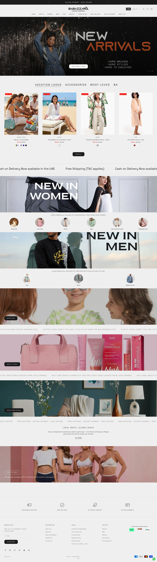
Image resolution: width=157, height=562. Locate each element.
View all (78, 154)
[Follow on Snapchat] (24, 550)
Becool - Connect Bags (21, 140)
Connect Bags (21, 137)
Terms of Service (77, 532)
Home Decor (82, 14)
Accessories (76, 84)
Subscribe (11, 542)
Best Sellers (95, 14)
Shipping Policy (76, 538)
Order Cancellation (51, 535)
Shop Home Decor (14, 410)
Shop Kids (11, 318)
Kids (64, 14)
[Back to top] (78, 558)
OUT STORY (78, 438)
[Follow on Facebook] (5, 550)
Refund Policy (76, 541)
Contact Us (48, 541)
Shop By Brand (109, 14)
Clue (135, 137)
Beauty (72, 14)
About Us (122, 14)
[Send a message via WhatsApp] (154, 559)
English (135, 9)
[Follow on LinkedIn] (19, 550)
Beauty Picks (12, 364)
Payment (48, 532)
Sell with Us (48, 538)
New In (41, 14)
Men (57, 14)
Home (34, 14)
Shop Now (78, 68)
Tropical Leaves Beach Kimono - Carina (97, 140)
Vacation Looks (48, 84)
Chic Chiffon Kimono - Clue (136, 140)
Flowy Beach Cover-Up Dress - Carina (59, 140)
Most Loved (100, 84)
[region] (78, 46)
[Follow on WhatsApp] (29, 550)
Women (50, 14)
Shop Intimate (12, 472)
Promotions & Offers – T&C (79, 544)
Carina (59, 137)
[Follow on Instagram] (10, 550)
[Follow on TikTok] (15, 550)
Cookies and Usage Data (79, 529)
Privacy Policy (76, 535)
